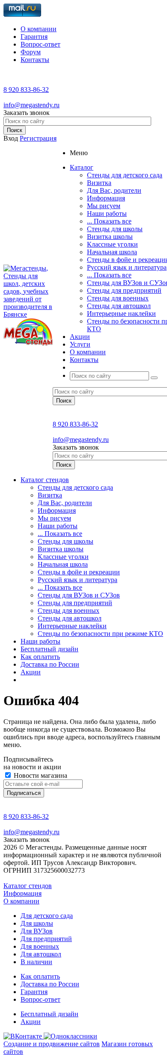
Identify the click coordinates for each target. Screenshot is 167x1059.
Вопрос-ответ (40, 999)
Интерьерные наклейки (121, 313)
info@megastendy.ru (31, 105)
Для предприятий (46, 938)
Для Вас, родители (114, 190)
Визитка (99, 182)
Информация (106, 198)
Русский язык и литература (127, 267)
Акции (31, 672)
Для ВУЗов (37, 931)
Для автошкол (41, 954)
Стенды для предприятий (124, 290)
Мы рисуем (103, 205)
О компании (21, 901)
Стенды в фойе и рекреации (79, 572)
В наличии (36, 961)
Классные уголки (112, 244)
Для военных (40, 946)
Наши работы (107, 213)
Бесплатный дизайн (49, 649)
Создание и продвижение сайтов (51, 1043)
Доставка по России (50, 664)
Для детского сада (47, 915)
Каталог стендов (45, 479)
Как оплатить (40, 656)
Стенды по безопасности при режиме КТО (100, 633)
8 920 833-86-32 (26, 89)
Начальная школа (112, 252)
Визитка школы (110, 236)
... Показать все (109, 221)
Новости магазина (39, 775)
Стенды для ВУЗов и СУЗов (79, 595)
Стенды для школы (115, 228)
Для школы (37, 923)
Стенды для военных (118, 298)
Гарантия (34, 991)
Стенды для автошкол (119, 305)
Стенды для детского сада (124, 175)
